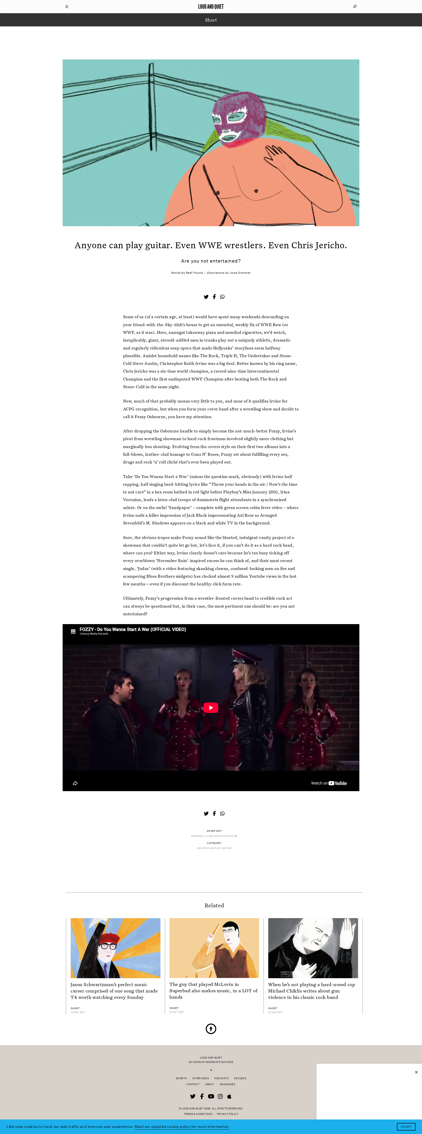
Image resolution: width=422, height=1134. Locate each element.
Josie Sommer (240, 273)
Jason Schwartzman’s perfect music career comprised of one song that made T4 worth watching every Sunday (114, 990)
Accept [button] (406, 1126)
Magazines (227, 1084)
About (209, 1084)
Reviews (240, 1078)
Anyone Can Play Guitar (214, 848)
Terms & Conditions (198, 1114)
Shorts (181, 1078)
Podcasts (221, 1078)
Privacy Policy (227, 1114)
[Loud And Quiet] (211, 6)
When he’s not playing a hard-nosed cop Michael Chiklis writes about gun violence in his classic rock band (311, 990)
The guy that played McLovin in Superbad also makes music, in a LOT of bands (213, 990)
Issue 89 (231, 836)
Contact (193, 1084)
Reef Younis (194, 273)
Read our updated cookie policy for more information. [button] (182, 1127)
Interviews (200, 1078)
